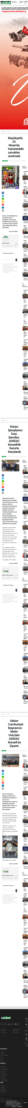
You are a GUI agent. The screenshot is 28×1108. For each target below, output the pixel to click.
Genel (2, 1058)
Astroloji (2, 1092)
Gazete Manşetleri (5, 1080)
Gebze (8, 714)
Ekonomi (14, 2)
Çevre (2, 1056)
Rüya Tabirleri (4, 1090)
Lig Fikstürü (3, 1072)
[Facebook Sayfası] (1, 1024)
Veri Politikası (4, 1032)
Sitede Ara (3, 1085)
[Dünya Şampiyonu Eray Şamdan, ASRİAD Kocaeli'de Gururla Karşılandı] (10, 465)
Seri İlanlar (3, 1077)
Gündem (8, 131)
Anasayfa (3, 131)
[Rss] (14, 1024)
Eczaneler (3, 1071)
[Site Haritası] (16, 1024)
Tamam (20, 1106)
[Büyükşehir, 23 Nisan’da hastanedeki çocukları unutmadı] (10, 177)
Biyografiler (3, 1089)
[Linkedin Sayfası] (11, 1024)
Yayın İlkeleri (3, 1030)
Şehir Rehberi (4, 1079)
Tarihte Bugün (4, 1074)
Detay (14, 1106)
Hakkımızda (3, 1029)
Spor (8, 420)
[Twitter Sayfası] (4, 1024)
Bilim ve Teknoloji (4, 1055)
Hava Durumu (4, 1066)
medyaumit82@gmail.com (8, 245)
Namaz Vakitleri (4, 1069)
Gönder (16, 259)
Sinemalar (3, 1076)
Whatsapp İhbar (16, 1030)
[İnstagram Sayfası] (6, 1024)
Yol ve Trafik (3, 1068)
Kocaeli (2, 1053)
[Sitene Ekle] (19, 1024)
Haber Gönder (16, 1032)
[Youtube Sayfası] (9, 1024)
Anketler (2, 1087)
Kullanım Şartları (16, 1029)
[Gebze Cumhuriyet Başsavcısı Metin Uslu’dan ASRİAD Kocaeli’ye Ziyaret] (10, 760)
